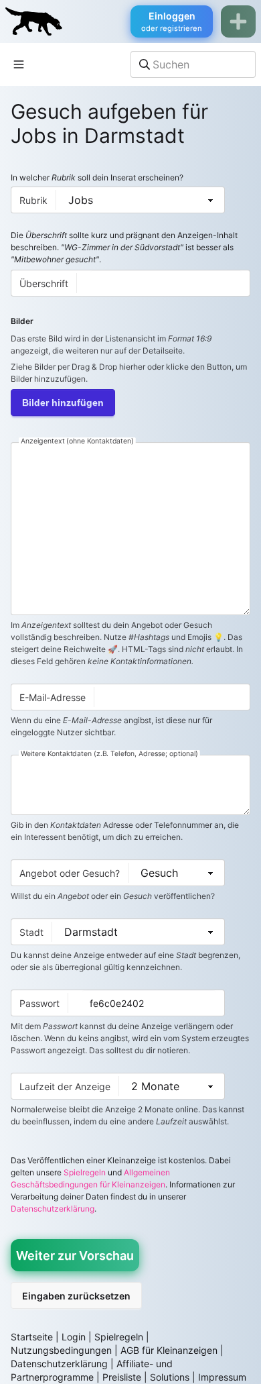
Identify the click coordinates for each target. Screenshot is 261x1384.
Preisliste (121, 1377)
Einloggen (171, 21)
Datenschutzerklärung (52, 1209)
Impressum (222, 1377)
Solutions (169, 1377)
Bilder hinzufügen (63, 402)
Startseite (32, 1336)
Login (74, 1336)
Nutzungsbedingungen (61, 1350)
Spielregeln (85, 1172)
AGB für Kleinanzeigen (168, 1350)
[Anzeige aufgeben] (238, 21)
